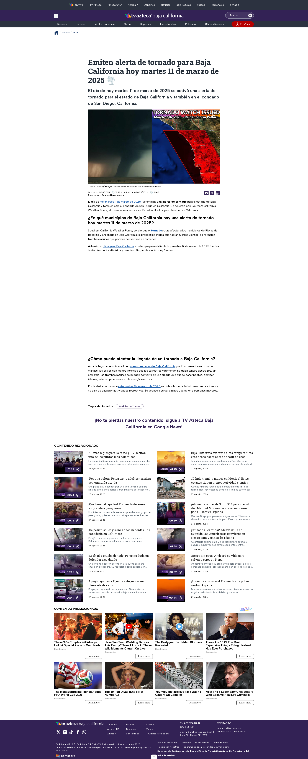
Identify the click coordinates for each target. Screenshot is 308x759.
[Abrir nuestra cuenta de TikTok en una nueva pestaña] (71, 732)
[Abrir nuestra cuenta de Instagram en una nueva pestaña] (65, 732)
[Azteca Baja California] (154, 16)
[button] (154, 757)
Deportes (149, 4)
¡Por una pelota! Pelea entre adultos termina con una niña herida (119, 480)
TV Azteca (96, 4)
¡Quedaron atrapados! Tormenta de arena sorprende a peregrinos (116, 506)
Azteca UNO (115, 4)
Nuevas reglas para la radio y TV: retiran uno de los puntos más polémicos (117, 455)
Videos (201, 4)
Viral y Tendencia (105, 24)
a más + (234, 4)
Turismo (81, 24)
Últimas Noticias (214, 24)
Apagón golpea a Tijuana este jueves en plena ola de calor (116, 583)
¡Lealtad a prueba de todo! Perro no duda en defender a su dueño (118, 557)
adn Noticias (183, 4)
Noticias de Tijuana (129, 406)
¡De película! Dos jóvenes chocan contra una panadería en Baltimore (119, 532)
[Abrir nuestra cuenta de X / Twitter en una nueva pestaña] (58, 732)
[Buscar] (250, 15)
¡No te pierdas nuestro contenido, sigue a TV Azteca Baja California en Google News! (154, 424)
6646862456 (224, 731)
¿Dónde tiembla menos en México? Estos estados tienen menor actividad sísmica (220, 480)
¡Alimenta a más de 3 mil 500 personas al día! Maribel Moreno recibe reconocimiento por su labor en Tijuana (221, 508)
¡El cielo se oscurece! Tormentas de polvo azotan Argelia (220, 583)
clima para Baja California (118, 246)
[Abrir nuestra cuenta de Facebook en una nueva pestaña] (78, 732)
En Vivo (245, 24)
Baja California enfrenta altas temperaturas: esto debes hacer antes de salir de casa (222, 455)
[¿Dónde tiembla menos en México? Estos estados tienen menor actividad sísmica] (171, 488)
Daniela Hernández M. (113, 195)
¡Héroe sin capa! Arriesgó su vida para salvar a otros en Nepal (217, 557)
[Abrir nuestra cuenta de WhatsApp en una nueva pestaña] (84, 732)
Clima (127, 24)
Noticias (165, 4)
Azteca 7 (133, 4)
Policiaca (190, 24)
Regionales (217, 4)
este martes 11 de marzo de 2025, (139, 386)
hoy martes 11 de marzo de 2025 (120, 201)
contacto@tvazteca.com (229, 728)
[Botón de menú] (56, 16)
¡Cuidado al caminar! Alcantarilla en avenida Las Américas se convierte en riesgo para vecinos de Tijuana (218, 533)
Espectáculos (168, 24)
